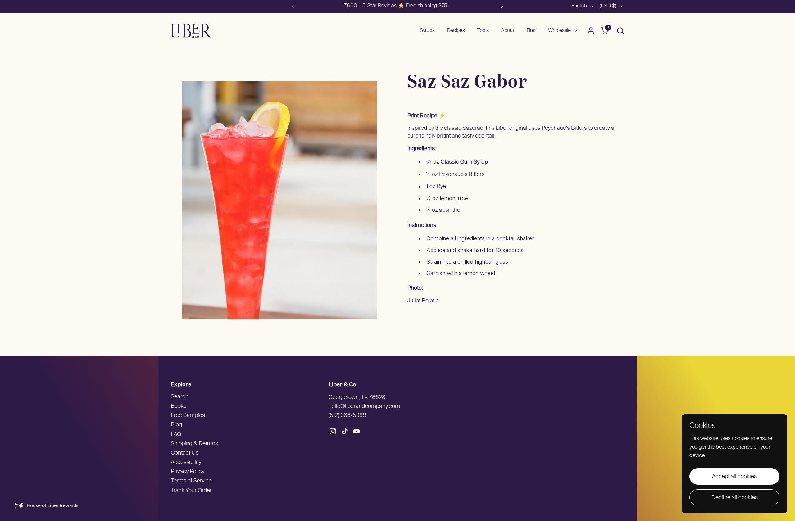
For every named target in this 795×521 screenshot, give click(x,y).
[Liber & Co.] (191, 31)
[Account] (591, 30)
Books (178, 406)
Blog (176, 425)
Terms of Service (191, 481)
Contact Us (184, 453)
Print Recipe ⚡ (426, 116)
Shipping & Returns (194, 444)
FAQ (176, 434)
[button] (620, 30)
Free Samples (188, 415)
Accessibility (186, 462)
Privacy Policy (187, 472)
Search (180, 397)
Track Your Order (191, 491)
